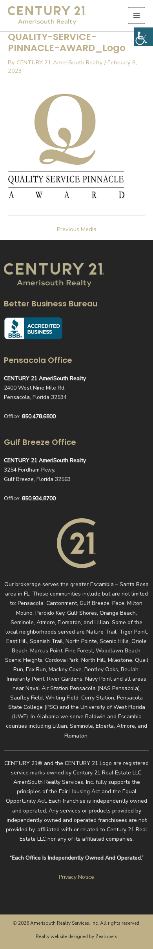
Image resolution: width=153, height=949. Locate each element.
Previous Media (77, 229)
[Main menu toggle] (136, 15)
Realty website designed (62, 936)
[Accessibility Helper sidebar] (143, 36)
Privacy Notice (76, 877)
